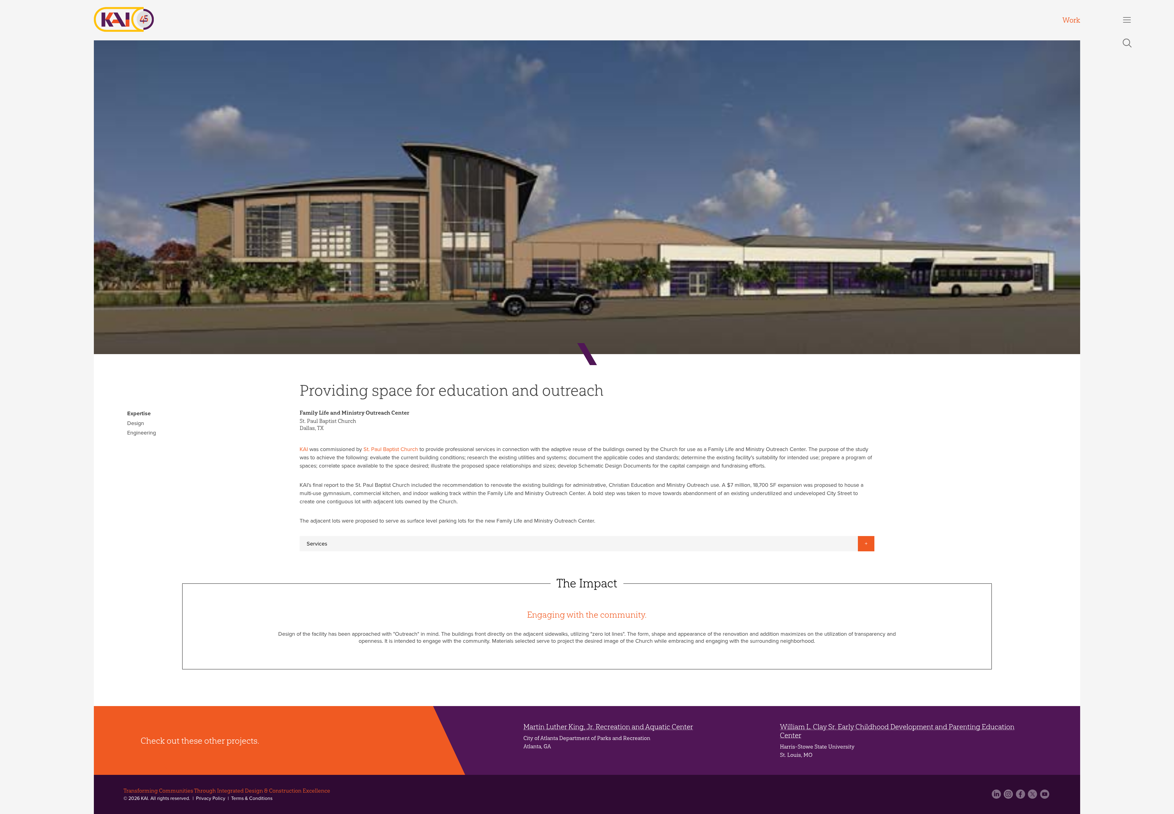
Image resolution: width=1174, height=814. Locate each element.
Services (317, 543)
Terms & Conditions (251, 798)
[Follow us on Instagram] (1009, 796)
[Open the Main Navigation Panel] (1127, 20)
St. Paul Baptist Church (391, 449)
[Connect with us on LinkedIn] (997, 796)
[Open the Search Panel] (1127, 43)
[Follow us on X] (1033, 796)
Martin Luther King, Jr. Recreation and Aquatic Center (608, 726)
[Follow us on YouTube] (1045, 796)
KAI (304, 449)
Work (1071, 20)
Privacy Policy (211, 798)
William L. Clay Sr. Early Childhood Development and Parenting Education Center (897, 731)
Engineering (141, 432)
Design (135, 423)
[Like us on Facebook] (1021, 796)
